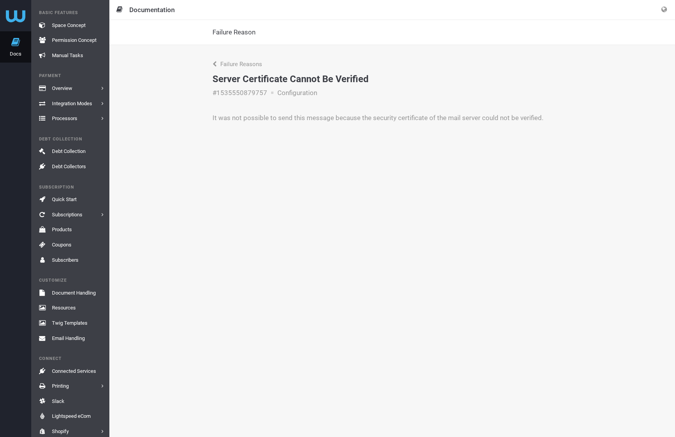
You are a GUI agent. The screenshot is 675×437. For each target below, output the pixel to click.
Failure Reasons (240, 64)
